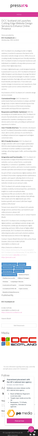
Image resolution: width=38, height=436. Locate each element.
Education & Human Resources (11, 292)
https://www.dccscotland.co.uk (11, 312)
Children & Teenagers (23, 278)
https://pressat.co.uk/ (8, 257)
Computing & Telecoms (17, 281)
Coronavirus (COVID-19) (9, 288)
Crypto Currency (23, 288)
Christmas (5, 281)
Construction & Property (9, 285)
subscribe (16, 255)
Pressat (17, 432)
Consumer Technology (25, 285)
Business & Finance (24, 274)
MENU (19, 14)
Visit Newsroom (19, 325)
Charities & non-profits (9, 278)
